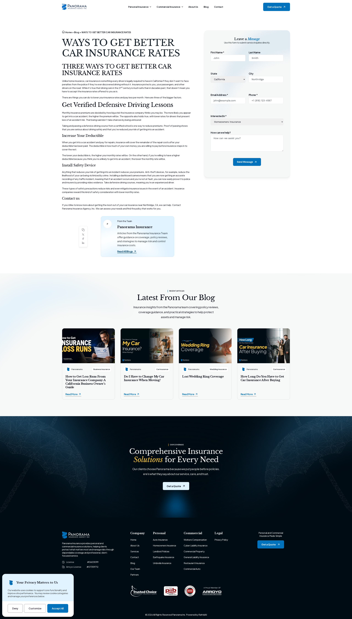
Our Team (135, 568)
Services (134, 551)
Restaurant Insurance (194, 563)
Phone (253, 95)
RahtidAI (203, 614)
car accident (89, 142)
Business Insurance (101, 369)
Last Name (254, 52)
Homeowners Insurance (164, 545)
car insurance (92, 80)
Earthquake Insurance (163, 557)
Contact (218, 6)
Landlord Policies (161, 551)
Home (68, 32)
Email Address (219, 95)
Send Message (245, 161)
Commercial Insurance (168, 6)
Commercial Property (194, 551)
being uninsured (133, 119)
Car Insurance (162, 369)
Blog (206, 6)
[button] (83, 234)
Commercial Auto (192, 568)
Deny (15, 608)
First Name (217, 52)
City (251, 73)
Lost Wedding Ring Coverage (203, 376)
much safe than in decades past (149, 88)
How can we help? (221, 132)
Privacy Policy (221, 539)
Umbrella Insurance (162, 563)
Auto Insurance (160, 539)
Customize (35, 608)
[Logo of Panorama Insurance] (74, 7)
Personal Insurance (138, 6)
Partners (134, 574)
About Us (193, 6)
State (214, 73)
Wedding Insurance (218, 369)
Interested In (219, 116)
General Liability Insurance (196, 557)
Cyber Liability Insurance (195, 545)
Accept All (58, 608)
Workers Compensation (195, 539)
